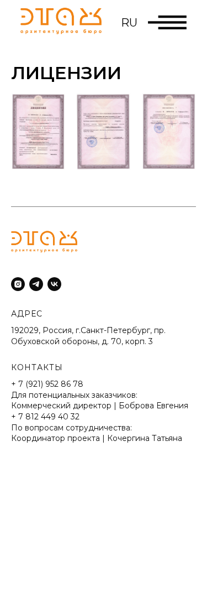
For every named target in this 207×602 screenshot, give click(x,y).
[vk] (54, 284)
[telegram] (36, 284)
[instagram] (18, 284)
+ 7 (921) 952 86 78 (47, 384)
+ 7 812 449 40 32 (45, 417)
